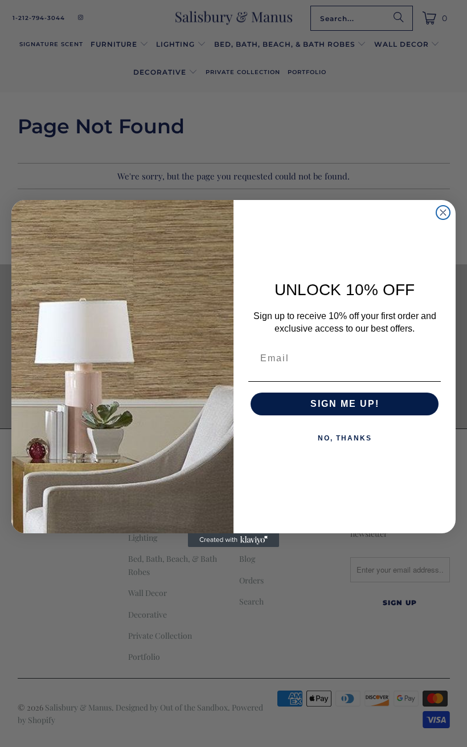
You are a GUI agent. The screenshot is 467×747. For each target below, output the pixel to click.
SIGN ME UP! (344, 404)
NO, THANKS (345, 438)
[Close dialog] (443, 212)
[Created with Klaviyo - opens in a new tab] (233, 540)
